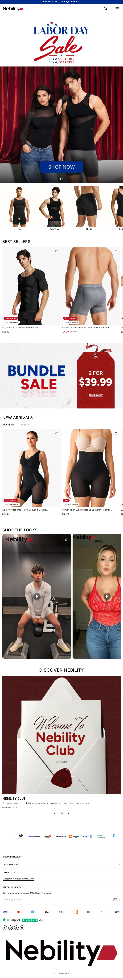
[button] (117, 8)
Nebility (65, 973)
